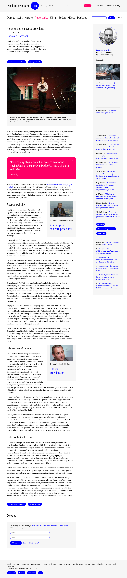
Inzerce (108, 564)
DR (35, 6)
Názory (29, 18)
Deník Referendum (18, 6)
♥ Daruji (87, 6)
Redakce (25, 564)
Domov (11, 18)
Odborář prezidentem (57, 371)
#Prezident (101, 233)
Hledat (111, 18)
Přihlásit (100, 6)
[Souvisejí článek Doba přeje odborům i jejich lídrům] (108, 100)
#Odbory (100, 224)
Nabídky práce (78, 564)
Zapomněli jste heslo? (31, 543)
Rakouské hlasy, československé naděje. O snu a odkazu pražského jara (107, 260)
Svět (20, 18)
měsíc (110, 245)
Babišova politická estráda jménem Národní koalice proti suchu (107, 268)
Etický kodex (57, 564)
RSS (40, 573)
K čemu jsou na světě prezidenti (61, 227)
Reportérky (41, 18)
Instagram (31, 573)
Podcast (82, 18)
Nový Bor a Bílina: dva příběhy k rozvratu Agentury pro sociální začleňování (108, 251)
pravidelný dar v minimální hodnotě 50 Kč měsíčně (50, 526)
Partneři (11, 566)
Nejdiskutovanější (112, 242)
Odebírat (113, 6)
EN (122, 18)
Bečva (62, 18)
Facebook (11, 573)
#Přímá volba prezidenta (106, 229)
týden (104, 245)
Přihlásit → (16, 543)
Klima (53, 18)
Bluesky (100, 564)
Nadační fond (90, 564)
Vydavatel (46, 564)
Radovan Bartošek (17, 36)
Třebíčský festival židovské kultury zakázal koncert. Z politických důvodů (107, 277)
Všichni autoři (36, 564)
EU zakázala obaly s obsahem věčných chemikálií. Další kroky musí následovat (107, 286)
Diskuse (67, 564)
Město (71, 18)
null (114, 564)
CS (119, 18)
